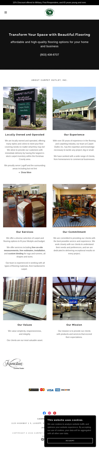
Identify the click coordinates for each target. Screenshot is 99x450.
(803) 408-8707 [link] (49, 54)
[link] (49, 12)
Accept (70, 441)
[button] (5, 12)
